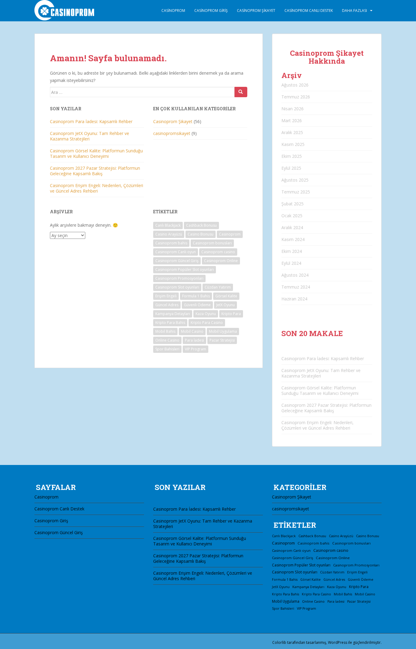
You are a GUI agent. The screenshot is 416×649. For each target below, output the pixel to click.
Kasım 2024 (293, 239)
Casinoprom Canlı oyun (175, 251)
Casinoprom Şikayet (256, 10)
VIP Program (195, 349)
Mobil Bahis (165, 331)
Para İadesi (194, 340)
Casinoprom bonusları (212, 243)
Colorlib (279, 642)
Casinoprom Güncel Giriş (177, 260)
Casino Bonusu (200, 234)
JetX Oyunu (225, 304)
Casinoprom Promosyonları (179, 278)
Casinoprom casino (218, 251)
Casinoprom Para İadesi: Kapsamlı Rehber (91, 121)
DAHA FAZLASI (354, 10)
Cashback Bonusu (201, 225)
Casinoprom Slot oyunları (177, 287)
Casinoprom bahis (171, 243)
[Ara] (240, 92)
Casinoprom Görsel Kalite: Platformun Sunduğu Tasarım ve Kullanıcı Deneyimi (96, 153)
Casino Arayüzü (168, 234)
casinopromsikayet (171, 133)
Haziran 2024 (294, 299)
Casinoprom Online (221, 260)
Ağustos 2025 (294, 180)
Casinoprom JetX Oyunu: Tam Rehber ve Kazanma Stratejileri (89, 136)
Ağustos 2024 (294, 275)
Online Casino (167, 340)
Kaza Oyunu (206, 313)
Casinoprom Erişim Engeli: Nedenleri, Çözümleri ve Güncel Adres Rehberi (96, 188)
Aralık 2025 (292, 132)
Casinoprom (173, 10)
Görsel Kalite (226, 296)
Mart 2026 (291, 120)
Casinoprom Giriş (211, 10)
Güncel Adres (166, 304)
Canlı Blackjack (168, 225)
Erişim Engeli (166, 296)
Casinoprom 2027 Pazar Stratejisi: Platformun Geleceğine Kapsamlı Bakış (95, 170)
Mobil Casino (192, 331)
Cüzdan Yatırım (218, 287)
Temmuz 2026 (295, 97)
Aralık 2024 (292, 227)
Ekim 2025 (291, 156)
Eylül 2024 (291, 263)
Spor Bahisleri (167, 349)
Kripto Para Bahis (170, 322)
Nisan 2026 (292, 109)
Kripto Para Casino (207, 322)
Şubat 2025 (292, 204)
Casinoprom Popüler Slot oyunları (184, 269)
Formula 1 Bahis (196, 296)
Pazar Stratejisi (222, 340)
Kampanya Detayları (172, 313)
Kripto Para (231, 313)
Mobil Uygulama (223, 331)
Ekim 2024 (291, 251)
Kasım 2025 (293, 144)
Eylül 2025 (291, 168)
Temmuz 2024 (295, 287)
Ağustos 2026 (294, 85)
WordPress (337, 642)
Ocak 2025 (291, 215)
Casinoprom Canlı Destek (308, 10)
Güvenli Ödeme (197, 304)
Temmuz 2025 (295, 192)
